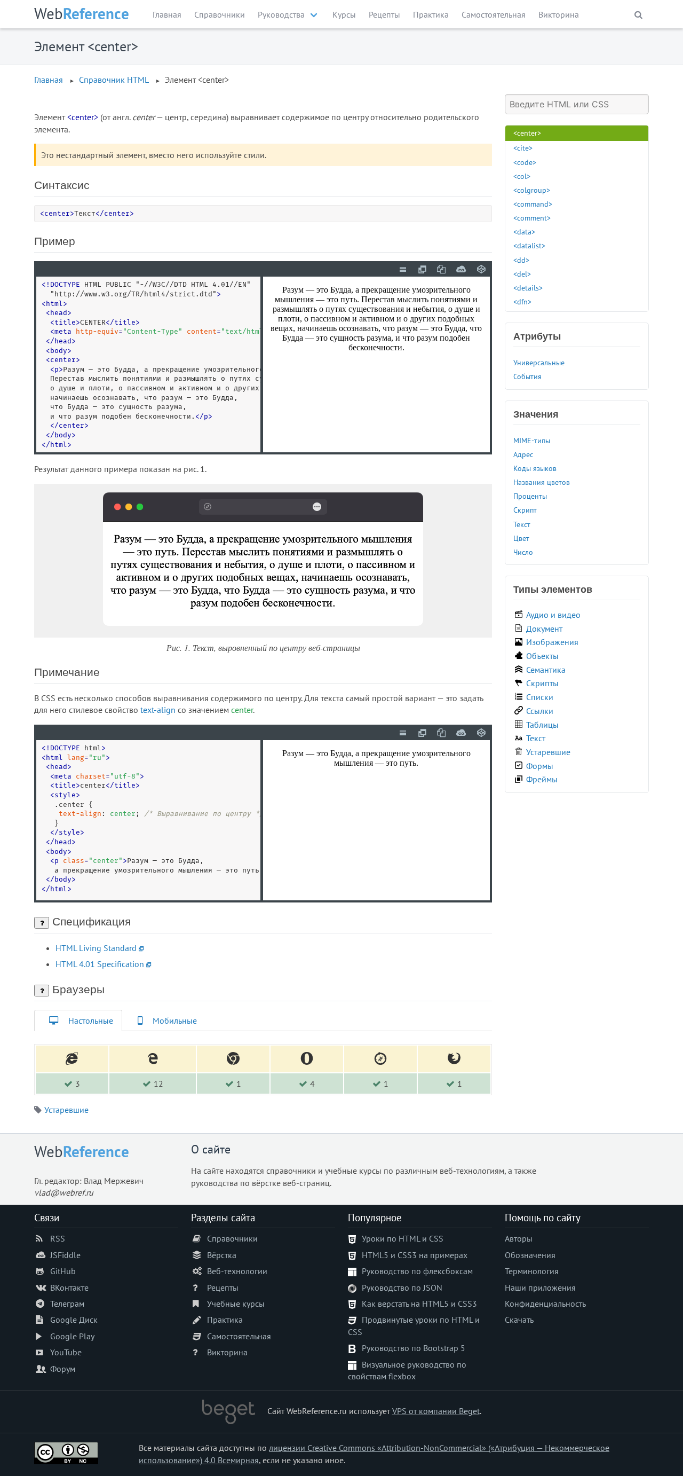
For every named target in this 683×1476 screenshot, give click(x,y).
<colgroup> (531, 190)
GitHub (63, 1271)
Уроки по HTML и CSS (402, 1238)
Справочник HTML (114, 79)
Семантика (546, 669)
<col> (521, 176)
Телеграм (67, 1303)
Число (523, 552)
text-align (158, 709)
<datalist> (529, 245)
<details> (528, 287)
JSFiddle (65, 1255)
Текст (521, 524)
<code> (524, 162)
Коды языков (535, 468)
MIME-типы (531, 440)
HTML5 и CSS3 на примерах (414, 1255)
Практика (431, 14)
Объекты (542, 655)
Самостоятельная (494, 14)
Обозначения (530, 1255)
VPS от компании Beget (436, 1411)
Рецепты (384, 14)
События (527, 376)
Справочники (219, 14)
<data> (524, 231)
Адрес (523, 454)
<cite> (523, 148)
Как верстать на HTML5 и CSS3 (419, 1303)
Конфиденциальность (545, 1303)
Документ (544, 628)
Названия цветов (541, 482)
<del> (522, 274)
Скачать (519, 1319)
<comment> (532, 218)
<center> (527, 133)
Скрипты (542, 683)
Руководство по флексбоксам (417, 1271)
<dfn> (522, 301)
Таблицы (542, 724)
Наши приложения (540, 1287)
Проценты (530, 496)
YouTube (66, 1352)
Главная (167, 14)
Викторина (558, 14)
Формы (539, 765)
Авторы (519, 1238)
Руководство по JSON (402, 1287)
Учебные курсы (236, 1303)
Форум (62, 1368)
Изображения (552, 642)
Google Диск (74, 1319)
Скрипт (525, 510)
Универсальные (539, 362)
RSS (57, 1238)
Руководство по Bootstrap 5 (413, 1347)
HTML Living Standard (96, 948)
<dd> (521, 260)
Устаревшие (66, 1109)
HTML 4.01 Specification (99, 964)
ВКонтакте (69, 1287)
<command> (532, 204)
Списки (539, 697)
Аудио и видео (553, 614)
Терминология (532, 1271)
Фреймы (542, 779)
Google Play (72, 1336)
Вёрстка (221, 1255)
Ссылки (539, 710)
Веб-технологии (237, 1271)
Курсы (344, 14)
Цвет (521, 538)
